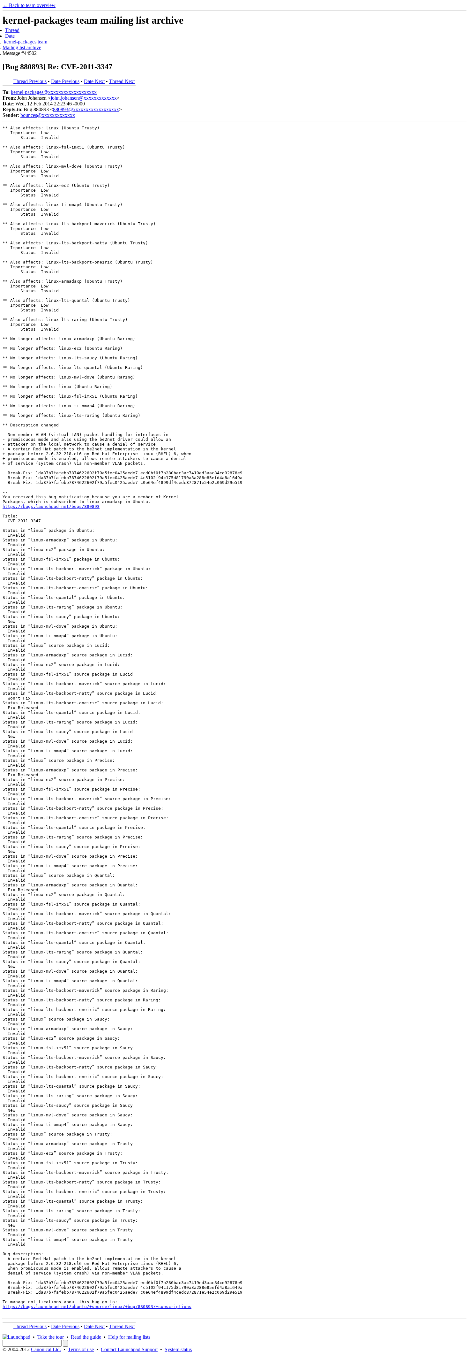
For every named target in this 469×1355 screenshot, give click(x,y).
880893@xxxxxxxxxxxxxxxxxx (86, 109)
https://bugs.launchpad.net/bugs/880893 (51, 506)
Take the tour (50, 1337)
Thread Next (122, 81)
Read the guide (86, 1337)
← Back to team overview (29, 5)
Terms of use (81, 1349)
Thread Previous (30, 81)
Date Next (94, 81)
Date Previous (65, 81)
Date (10, 36)
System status (178, 1349)
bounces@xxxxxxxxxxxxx (47, 115)
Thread (12, 30)
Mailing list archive (22, 47)
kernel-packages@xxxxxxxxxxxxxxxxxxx (54, 92)
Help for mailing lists (129, 1337)
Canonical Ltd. (46, 1349)
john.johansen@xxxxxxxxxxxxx (84, 98)
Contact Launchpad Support (129, 1349)
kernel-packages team (25, 41)
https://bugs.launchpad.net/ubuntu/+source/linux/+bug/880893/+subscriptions (97, 1306)
